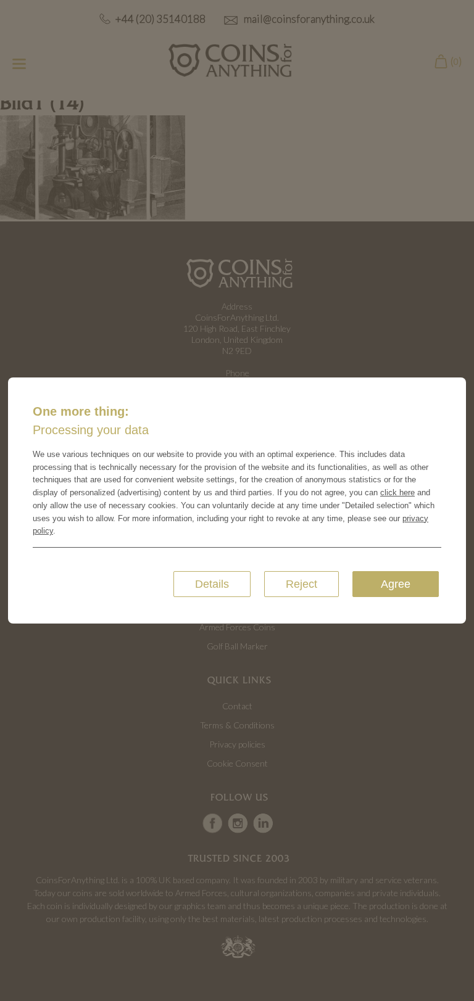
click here (397, 492)
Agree (395, 584)
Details (212, 584)
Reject (301, 584)
